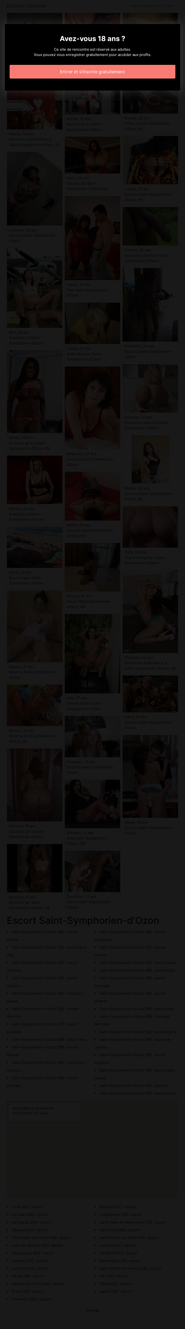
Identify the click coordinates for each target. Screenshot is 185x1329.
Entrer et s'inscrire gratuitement (92, 71)
